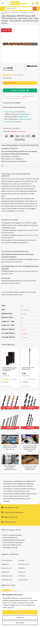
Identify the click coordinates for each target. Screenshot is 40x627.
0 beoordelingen (32, 379)
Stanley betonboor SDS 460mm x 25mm (28, 368)
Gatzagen (21, 560)
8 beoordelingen (13, 379)
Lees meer (11, 607)
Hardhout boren (6, 576)
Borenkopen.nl (5, 12)
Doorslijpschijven (24, 564)
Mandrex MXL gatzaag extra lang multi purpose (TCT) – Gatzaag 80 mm (9, 369)
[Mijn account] (33, 3)
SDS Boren (22, 576)
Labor (21, 306)
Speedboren (5, 572)
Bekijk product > (7, 386)
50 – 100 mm (23, 337)
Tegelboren (5, 564)
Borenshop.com (27, 96)
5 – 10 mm (23, 329)
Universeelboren (7, 560)
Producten (15, 12)
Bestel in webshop (18, 90)
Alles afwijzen (20, 623)
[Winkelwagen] (36, 3)
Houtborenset (23, 580)
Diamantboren (6, 568)
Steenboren (22, 572)
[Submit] (34, 8)
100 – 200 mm (24, 333)
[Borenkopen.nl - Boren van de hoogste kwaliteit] (20, 3)
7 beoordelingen (17, 75)
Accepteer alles (20, 612)
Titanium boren (22, 131)
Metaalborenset (6, 580)
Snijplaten (21, 568)
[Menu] (2, 3)
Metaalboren (24, 12)
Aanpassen (20, 617)
